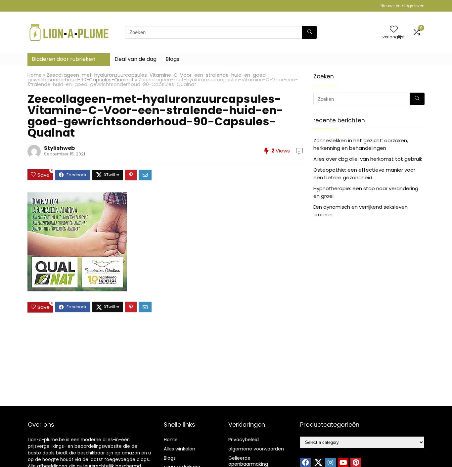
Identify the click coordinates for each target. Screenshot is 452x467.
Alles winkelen (179, 449)
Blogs (172, 59)
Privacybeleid (243, 439)
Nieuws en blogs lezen (403, 6)
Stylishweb (59, 148)
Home (34, 75)
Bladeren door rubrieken (63, 59)
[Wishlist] (394, 29)
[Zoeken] (309, 32)
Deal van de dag (135, 59)
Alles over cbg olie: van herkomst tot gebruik (367, 158)
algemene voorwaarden (256, 449)
